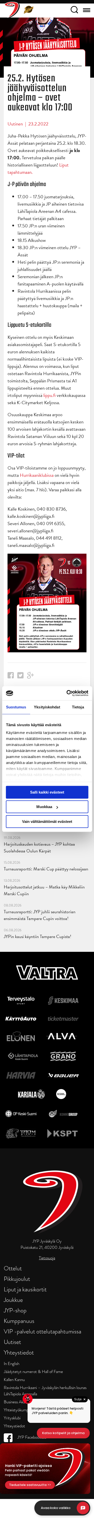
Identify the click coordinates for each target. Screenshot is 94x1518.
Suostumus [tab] (16, 707)
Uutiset (12, 1341)
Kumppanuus (19, 1320)
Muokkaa (44, 807)
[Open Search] (74, 10)
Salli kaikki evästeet (47, 792)
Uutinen (15, 123)
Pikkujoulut (17, 1278)
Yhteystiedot (19, 1352)
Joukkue (13, 1299)
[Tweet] (20, 676)
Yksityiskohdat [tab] (47, 707)
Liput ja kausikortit (25, 1289)
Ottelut (13, 1268)
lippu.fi (49, 395)
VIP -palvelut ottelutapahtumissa (42, 1331)
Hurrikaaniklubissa (37, 475)
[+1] (30, 677)
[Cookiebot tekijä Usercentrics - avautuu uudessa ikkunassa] (67, 693)
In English (11, 1363)
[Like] (11, 676)
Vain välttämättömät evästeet (47, 821)
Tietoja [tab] (78, 707)
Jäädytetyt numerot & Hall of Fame (33, 1372)
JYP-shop (15, 1310)
